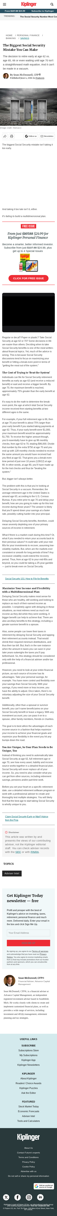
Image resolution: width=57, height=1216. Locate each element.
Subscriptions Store (28, 1053)
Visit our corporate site (40, 1209)
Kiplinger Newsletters (28, 1068)
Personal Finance (28, 35)
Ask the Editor (28, 1096)
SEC (18, 852)
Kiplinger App (28, 1063)
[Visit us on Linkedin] (40, 1200)
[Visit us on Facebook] (17, 1200)
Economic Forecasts (28, 1114)
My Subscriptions (28, 1058)
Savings (24, 38)
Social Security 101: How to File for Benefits (27, 578)
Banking (11, 38)
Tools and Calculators (28, 1124)
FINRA (35, 852)
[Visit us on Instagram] (29, 1200)
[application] (28, 311)
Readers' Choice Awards (28, 1086)
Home (9, 35)
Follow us (32, 136)
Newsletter (48, 136)
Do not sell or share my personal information (28, 1179)
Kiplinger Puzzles (28, 1091)
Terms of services (40, 951)
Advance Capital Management (18, 995)
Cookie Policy (28, 1169)
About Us (28, 1151)
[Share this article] (5, 136)
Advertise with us (28, 1174)
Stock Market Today (28, 1109)
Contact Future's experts (28, 1155)
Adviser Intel (12, 873)
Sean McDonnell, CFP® (27, 74)
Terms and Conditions (28, 1160)
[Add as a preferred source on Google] (44, 1189)
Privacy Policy (28, 1165)
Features (40, 78)
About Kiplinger (28, 1081)
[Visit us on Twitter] (6, 1200)
